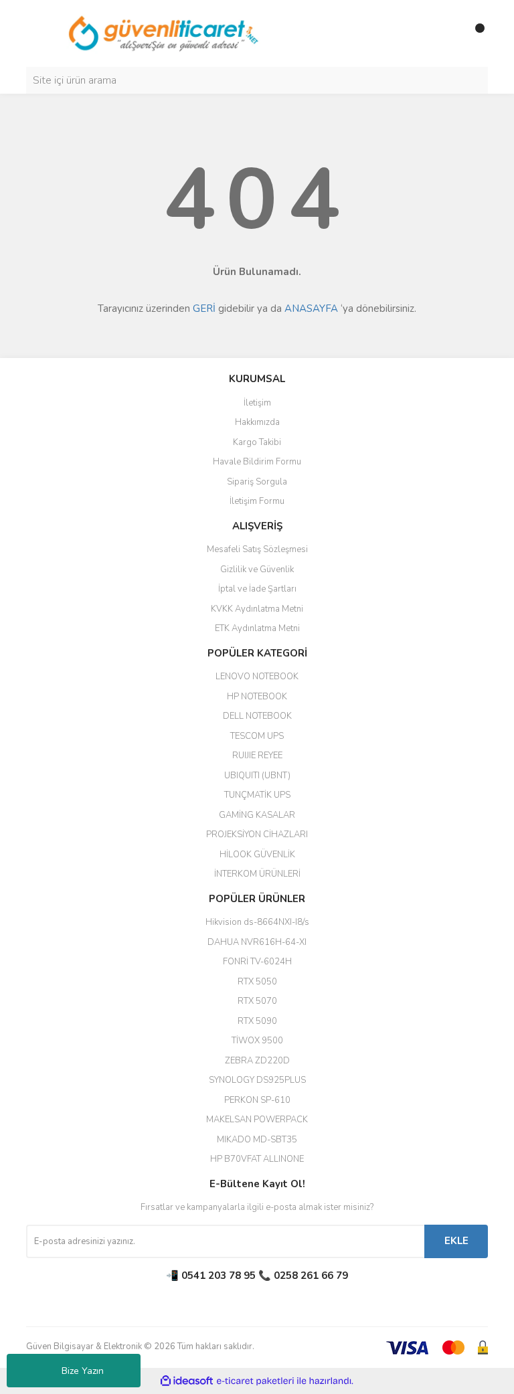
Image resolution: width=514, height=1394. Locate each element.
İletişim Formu (257, 501)
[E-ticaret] (255, 1381)
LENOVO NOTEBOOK (257, 677)
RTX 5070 (257, 1001)
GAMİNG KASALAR (257, 815)
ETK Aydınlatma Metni (257, 628)
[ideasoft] (186, 1381)
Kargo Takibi (257, 442)
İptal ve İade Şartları (257, 589)
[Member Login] (447, 33)
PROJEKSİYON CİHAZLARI (257, 835)
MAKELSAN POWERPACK (257, 1120)
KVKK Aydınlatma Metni (257, 609)
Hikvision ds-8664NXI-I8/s (257, 922)
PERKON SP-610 (257, 1100)
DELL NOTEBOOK (257, 716)
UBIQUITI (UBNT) (257, 776)
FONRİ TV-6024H (257, 962)
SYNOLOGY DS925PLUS (257, 1080)
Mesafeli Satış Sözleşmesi (257, 549)
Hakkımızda (257, 422)
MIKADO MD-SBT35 (257, 1140)
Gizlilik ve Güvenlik (257, 569)
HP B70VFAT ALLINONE (257, 1159)
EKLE (456, 1240)
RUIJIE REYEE (257, 756)
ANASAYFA (311, 308)
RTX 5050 (257, 982)
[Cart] (474, 33)
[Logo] (164, 32)
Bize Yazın (83, 1371)
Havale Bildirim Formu (257, 462)
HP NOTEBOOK (257, 697)
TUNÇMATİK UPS (257, 795)
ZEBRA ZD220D (257, 1061)
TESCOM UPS (257, 736)
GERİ (204, 308)
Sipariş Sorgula (257, 482)
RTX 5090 (257, 1021)
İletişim (257, 403)
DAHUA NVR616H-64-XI (257, 942)
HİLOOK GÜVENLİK (257, 855)
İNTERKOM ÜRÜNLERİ (257, 874)
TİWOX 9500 (257, 1041)
